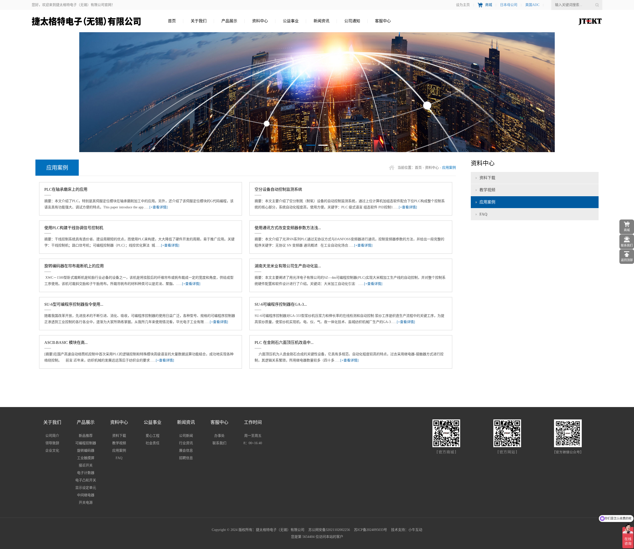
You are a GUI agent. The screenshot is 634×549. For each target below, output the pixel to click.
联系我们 (219, 443)
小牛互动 (415, 530)
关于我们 (199, 21)
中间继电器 (85, 495)
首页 (172, 21)
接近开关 (86, 465)
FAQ (483, 214)
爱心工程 (152, 436)
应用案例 (487, 202)
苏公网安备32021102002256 (329, 530)
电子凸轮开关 (85, 480)
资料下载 (487, 178)
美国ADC (532, 5)
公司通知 (352, 21)
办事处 (219, 436)
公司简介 (52, 436)
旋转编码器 (85, 450)
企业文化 (52, 450)
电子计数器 (85, 473)
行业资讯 (186, 443)
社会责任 (152, 443)
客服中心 (383, 21)
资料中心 (260, 21)
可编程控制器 (85, 443)
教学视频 (487, 190)
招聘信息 (186, 458)
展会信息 (186, 450)
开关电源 (86, 502)
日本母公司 (508, 5)
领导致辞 (52, 443)
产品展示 (229, 21)
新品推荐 (86, 436)
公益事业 (291, 21)
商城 (488, 5)
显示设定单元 (85, 488)
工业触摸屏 (85, 458)
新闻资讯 (321, 21)
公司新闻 (186, 436)
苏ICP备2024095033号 (370, 530)
